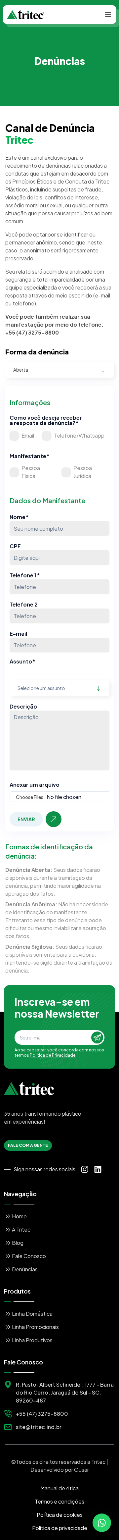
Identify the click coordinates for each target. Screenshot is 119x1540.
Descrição (23, 706)
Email (27, 435)
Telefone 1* (25, 575)
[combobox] (59, 370)
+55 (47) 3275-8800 (42, 1413)
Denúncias (25, 1269)
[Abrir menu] (108, 15)
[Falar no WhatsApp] (102, 1522)
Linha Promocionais (35, 1326)
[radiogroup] (57, 435)
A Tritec (21, 1229)
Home (19, 1216)
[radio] (14, 435)
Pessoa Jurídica (82, 471)
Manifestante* (30, 456)
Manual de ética (59, 1488)
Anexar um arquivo (35, 784)
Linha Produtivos (32, 1340)
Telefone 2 (24, 604)
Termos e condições (59, 1501)
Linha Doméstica (32, 1313)
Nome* (19, 516)
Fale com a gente (28, 1145)
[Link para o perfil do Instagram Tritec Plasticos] (85, 1169)
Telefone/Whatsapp (79, 435)
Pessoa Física (30, 471)
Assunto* (22, 661)
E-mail (18, 633)
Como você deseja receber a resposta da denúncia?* (46, 420)
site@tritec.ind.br (38, 1426)
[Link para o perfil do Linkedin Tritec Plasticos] (98, 1169)
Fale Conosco (29, 1255)
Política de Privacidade (53, 1055)
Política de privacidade (59, 1527)
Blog (17, 1242)
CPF (15, 546)
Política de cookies (60, 1514)
